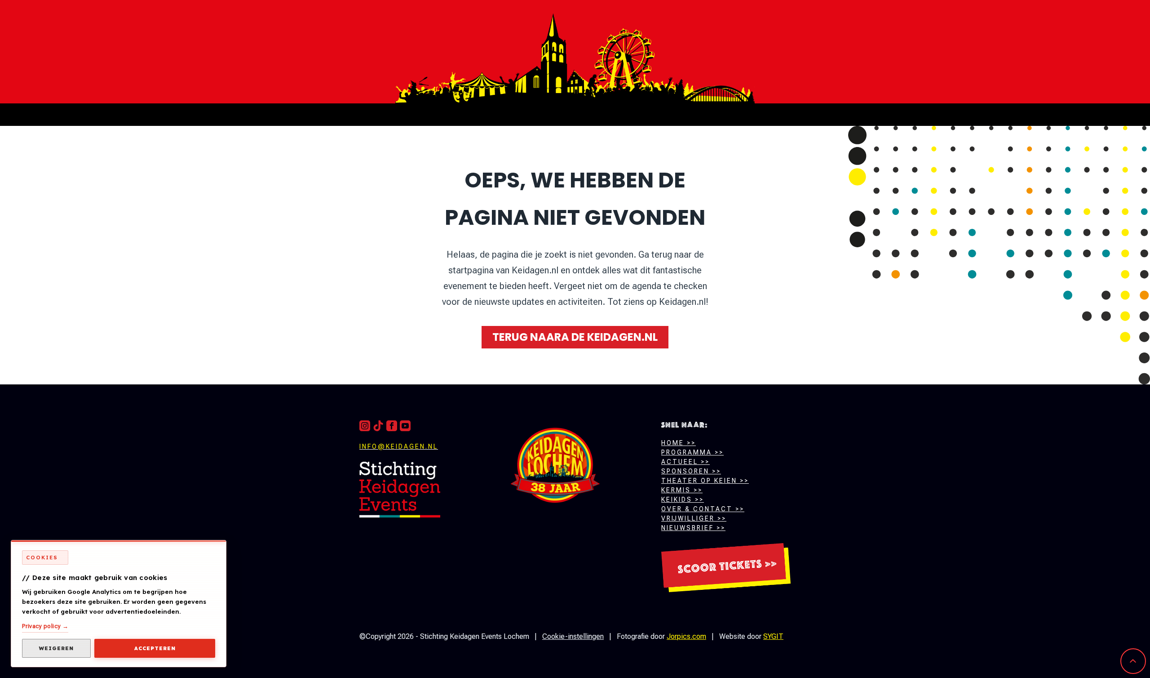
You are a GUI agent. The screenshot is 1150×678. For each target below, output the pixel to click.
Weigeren (56, 648)
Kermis (676, 490)
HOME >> (678, 442)
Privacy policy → (45, 626)
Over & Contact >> (702, 509)
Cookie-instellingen (573, 636)
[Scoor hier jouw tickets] (726, 567)
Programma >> (692, 452)
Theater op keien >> (705, 480)
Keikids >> (682, 499)
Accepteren (155, 648)
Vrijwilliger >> (693, 518)
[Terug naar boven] (399, 489)
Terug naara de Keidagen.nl (575, 337)
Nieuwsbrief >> (693, 527)
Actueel (679, 461)
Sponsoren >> (691, 471)
